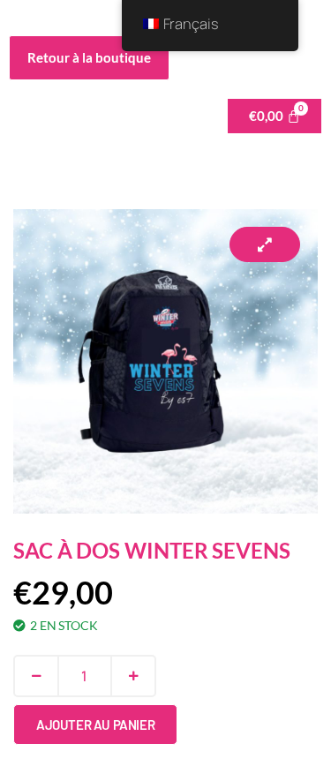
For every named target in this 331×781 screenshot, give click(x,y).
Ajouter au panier (95, 724)
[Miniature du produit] (264, 244)
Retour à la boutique (89, 57)
